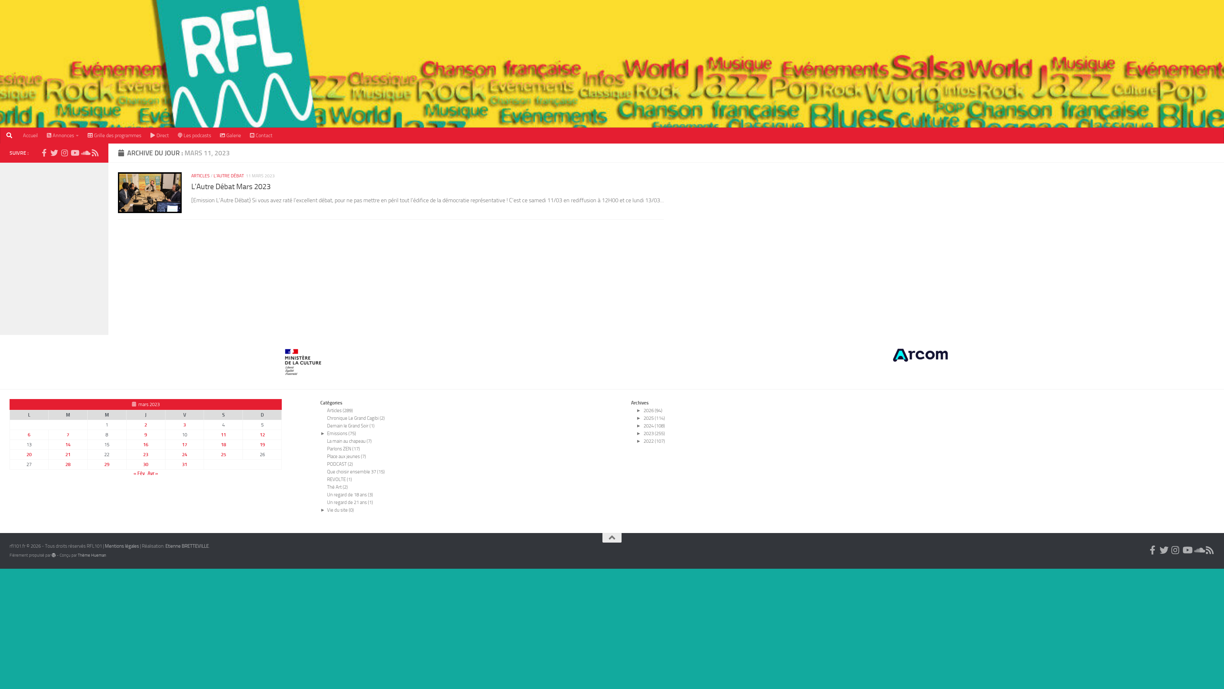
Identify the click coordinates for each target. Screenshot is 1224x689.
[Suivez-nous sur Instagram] (64, 153)
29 (106, 464)
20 (29, 454)
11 (223, 435)
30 (145, 464)
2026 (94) (653, 410)
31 (184, 464)
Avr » (153, 473)
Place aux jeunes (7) (346, 456)
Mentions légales (122, 546)
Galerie (233, 135)
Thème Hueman (92, 555)
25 (223, 454)
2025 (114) (654, 418)
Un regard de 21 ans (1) (350, 502)
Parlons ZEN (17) (343, 449)
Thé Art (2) (337, 487)
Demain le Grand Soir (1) (351, 426)
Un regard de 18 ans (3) (350, 495)
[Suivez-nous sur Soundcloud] (85, 153)
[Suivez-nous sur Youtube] (74, 153)
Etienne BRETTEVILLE (187, 546)
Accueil (30, 135)
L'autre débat (229, 176)
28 (67, 464)
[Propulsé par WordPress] (54, 555)
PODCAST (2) (340, 464)
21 (67, 454)
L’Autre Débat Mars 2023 (231, 186)
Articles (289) (340, 410)
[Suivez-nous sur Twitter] (54, 153)
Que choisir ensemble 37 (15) (356, 472)
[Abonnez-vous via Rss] (95, 153)
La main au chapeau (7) (349, 441)
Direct (162, 135)
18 (223, 445)
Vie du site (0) (340, 510)
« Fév (139, 473)
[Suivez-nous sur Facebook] (44, 153)
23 (145, 454)
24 (184, 454)
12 (262, 435)
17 (184, 445)
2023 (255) (654, 433)
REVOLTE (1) (339, 479)
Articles (200, 176)
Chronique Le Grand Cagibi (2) (356, 418)
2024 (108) (654, 426)
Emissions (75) (341, 433)
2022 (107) (654, 441)
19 (262, 445)
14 (67, 445)
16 (145, 445)
